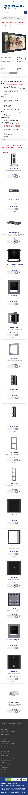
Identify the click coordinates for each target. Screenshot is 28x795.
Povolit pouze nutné (16, 779)
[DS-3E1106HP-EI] (14, 190)
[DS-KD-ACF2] (14, 380)
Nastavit (24, 779)
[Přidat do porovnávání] (21, 73)
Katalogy (3, 771)
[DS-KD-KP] (14, 599)
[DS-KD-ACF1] (14, 318)
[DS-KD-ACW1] (14, 349)
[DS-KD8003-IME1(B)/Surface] (14, 286)
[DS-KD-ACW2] (14, 443)
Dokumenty (4, 139)
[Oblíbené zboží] (18, 2)
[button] (3, 769)
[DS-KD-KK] (14, 537)
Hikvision (19, 68)
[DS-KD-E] (14, 505)
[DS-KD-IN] (14, 662)
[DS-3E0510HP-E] (14, 223)
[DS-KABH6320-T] (14, 693)
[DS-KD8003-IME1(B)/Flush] (14, 630)
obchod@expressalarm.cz (9, 746)
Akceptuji (8, 779)
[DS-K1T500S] (14, 159)
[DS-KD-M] (14, 568)
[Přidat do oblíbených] (18, 73)
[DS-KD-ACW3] (14, 474)
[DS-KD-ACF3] (14, 412)
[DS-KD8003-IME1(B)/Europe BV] (14, 255)
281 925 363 (7, 745)
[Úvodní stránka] (2, 17)
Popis (3, 77)
